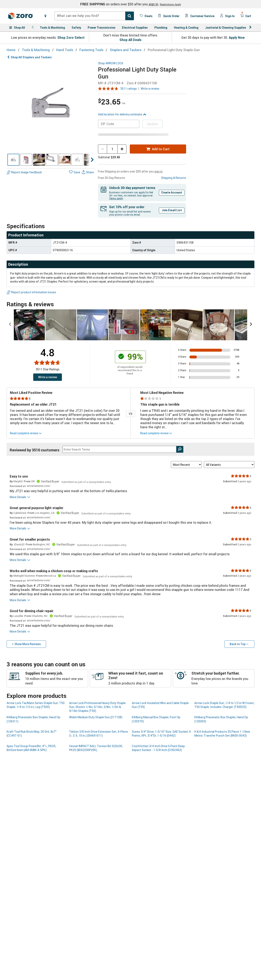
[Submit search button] (129, 16)
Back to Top (238, 644)
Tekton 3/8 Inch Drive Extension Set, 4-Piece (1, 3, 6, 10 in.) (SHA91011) (98, 733)
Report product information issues (33, 292)
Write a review (150, 88)
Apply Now (237, 37)
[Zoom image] (51, 106)
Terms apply (116, 198)
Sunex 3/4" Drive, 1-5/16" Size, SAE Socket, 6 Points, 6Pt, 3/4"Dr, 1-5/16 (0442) (161, 733)
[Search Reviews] (179, 449)
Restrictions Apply (170, 4)
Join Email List (172, 210)
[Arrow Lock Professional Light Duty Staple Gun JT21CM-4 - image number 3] (39, 160)
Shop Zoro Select (71, 37)
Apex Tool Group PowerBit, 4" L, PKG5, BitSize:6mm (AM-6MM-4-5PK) (31, 748)
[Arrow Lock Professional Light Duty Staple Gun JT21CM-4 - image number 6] (77, 160)
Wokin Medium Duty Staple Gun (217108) (95, 717)
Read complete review (24, 433)
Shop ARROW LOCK (110, 63)
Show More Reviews (27, 644)
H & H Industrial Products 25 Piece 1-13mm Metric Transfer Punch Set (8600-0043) (222, 733)
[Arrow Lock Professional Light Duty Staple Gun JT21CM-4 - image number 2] (26, 160)
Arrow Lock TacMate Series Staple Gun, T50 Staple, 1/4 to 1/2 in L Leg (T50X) (36, 705)
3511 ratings (128, 88)
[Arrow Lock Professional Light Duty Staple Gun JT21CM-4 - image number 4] (52, 160)
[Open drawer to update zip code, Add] (45, 16)
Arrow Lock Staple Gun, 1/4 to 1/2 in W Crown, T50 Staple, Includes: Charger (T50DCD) (224, 705)
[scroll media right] (250, 324)
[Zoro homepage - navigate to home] (21, 16)
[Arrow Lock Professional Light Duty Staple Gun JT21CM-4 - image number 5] (65, 160)
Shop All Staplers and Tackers (31, 57)
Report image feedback (26, 172)
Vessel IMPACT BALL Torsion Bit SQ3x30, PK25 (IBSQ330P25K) (96, 748)
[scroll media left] (10, 324)
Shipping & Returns (173, 178)
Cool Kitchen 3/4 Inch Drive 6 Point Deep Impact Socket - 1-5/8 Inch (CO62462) (158, 748)
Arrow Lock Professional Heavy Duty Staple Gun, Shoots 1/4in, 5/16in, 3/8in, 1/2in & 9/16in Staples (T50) (97, 707)
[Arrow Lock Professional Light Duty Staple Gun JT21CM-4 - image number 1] (13, 160)
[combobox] (94, 16)
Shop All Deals (130, 40)
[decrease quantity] (102, 149)
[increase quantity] (121, 149)
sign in (153, 4)
